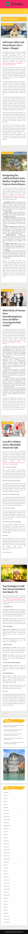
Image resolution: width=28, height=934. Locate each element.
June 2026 (6, 798)
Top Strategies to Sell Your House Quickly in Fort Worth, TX (14, 589)
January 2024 (6, 883)
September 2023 (7, 895)
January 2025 (6, 846)
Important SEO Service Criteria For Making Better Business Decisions (13, 739)
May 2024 (5, 871)
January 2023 (6, 919)
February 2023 (6, 916)
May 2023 (5, 907)
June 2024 (6, 867)
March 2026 (6, 807)
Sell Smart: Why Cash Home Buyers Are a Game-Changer (13, 45)
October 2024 (6, 855)
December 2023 (7, 886)
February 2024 (6, 880)
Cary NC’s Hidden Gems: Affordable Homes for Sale (12, 444)
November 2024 (7, 852)
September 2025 (7, 825)
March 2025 (6, 840)
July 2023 (5, 901)
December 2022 (7, 922)
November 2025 (7, 819)
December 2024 (7, 849)
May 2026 (5, 801)
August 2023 (6, 898)
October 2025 (6, 822)
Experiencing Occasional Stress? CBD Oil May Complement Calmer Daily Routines (13, 735)
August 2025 (6, 828)
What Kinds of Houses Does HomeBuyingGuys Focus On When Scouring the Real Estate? (14, 318)
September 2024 (7, 858)
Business (5, 147)
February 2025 (6, 843)
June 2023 (6, 904)
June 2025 (6, 831)
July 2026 (5, 795)
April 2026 (6, 804)
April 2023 (6, 910)
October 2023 (6, 892)
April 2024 (6, 874)
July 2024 (5, 864)
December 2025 (7, 816)
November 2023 (7, 889)
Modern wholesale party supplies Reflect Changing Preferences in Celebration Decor (14, 726)
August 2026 (6, 792)
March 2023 (6, 913)
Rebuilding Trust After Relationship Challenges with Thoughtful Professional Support (14, 743)
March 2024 (6, 877)
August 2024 (6, 861)
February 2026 (6, 810)
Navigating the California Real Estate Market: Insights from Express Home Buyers (14, 180)
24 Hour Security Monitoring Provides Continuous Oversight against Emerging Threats (13, 730)
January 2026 (6, 813)
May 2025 (5, 834)
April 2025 (6, 837)
